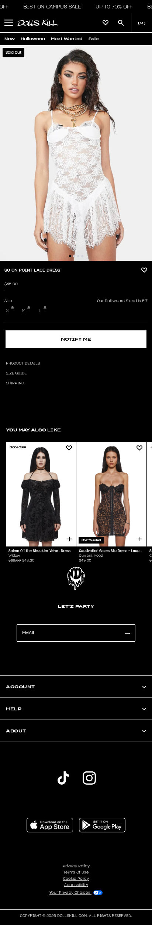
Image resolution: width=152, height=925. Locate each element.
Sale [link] (94, 38)
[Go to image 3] (78, 256)
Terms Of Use (76, 872)
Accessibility (76, 885)
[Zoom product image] (76, 153)
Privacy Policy (76, 866)
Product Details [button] (23, 363)
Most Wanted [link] (67, 38)
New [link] (9, 38)
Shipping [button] (15, 383)
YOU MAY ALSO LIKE (33, 430)
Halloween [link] (33, 38)
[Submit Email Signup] (127, 633)
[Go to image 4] (82, 256)
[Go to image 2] (74, 256)
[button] (50, 7)
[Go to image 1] (70, 256)
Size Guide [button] (16, 373)
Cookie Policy (76, 879)
